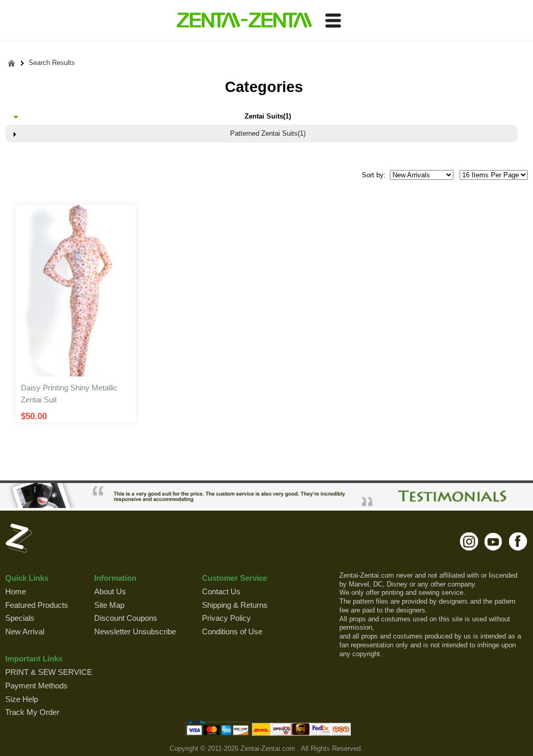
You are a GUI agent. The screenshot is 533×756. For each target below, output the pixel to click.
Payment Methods (36, 685)
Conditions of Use (232, 631)
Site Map (109, 605)
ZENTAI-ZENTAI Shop (243, 20)
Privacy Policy (226, 618)
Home (15, 591)
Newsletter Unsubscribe (135, 631)
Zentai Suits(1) (268, 116)
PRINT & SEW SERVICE (48, 672)
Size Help (21, 699)
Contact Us (221, 591)
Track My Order (32, 712)
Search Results (52, 63)
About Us (110, 591)
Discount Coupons (125, 618)
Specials (19, 618)
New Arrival (24, 631)
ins (469, 541)
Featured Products (36, 605)
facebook (518, 541)
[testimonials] (266, 495)
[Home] (11, 63)
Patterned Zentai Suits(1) (268, 133)
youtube (493, 541)
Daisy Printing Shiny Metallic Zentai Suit (69, 393)
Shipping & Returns (235, 605)
